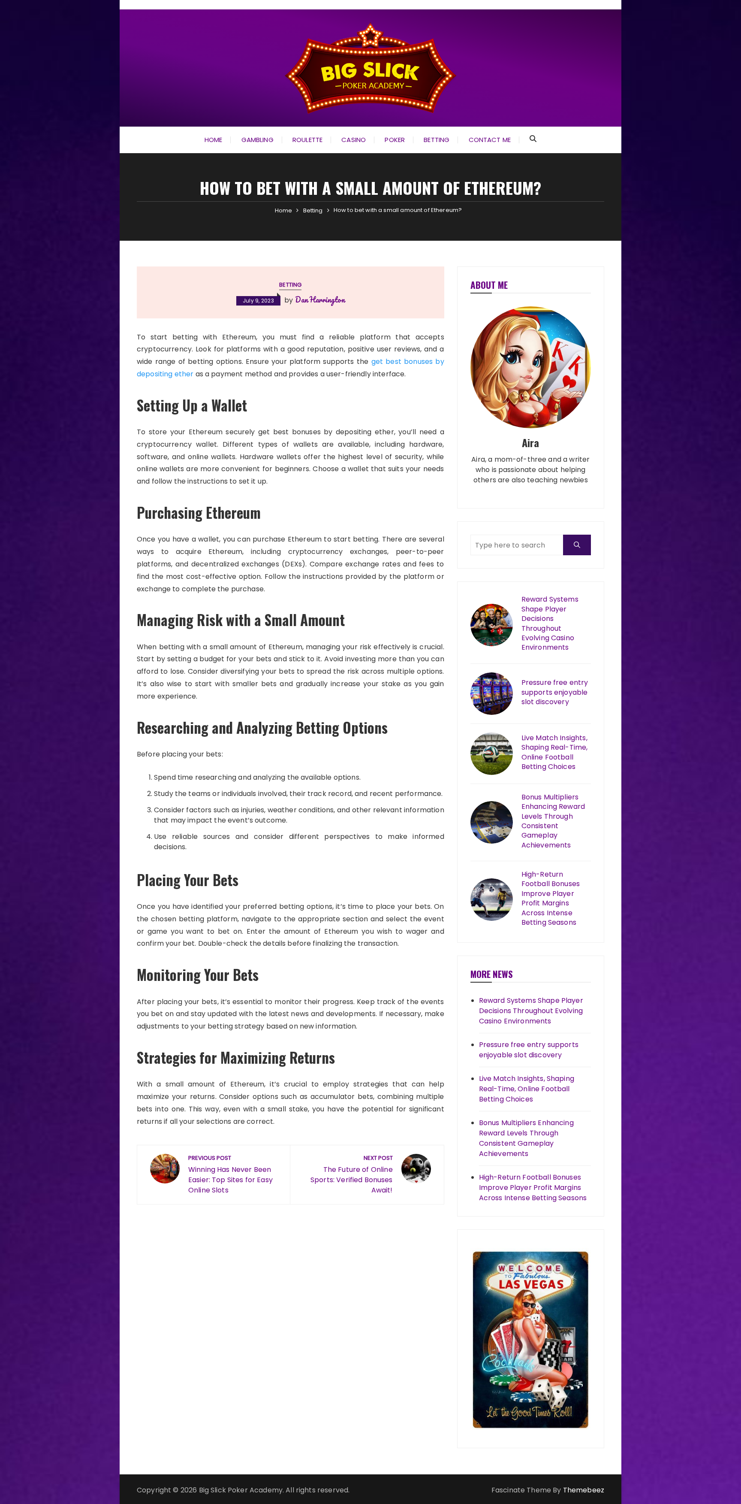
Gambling (257, 139)
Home (214, 139)
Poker (395, 139)
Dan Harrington (320, 299)
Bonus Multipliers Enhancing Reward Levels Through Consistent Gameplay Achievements (553, 821)
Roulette (307, 139)
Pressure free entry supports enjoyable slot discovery (554, 692)
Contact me (490, 139)
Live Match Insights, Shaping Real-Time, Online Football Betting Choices (554, 752)
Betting (436, 139)
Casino (353, 139)
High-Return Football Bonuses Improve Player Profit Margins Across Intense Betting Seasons (550, 898)
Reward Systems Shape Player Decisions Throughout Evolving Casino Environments (549, 623)
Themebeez (583, 1490)
